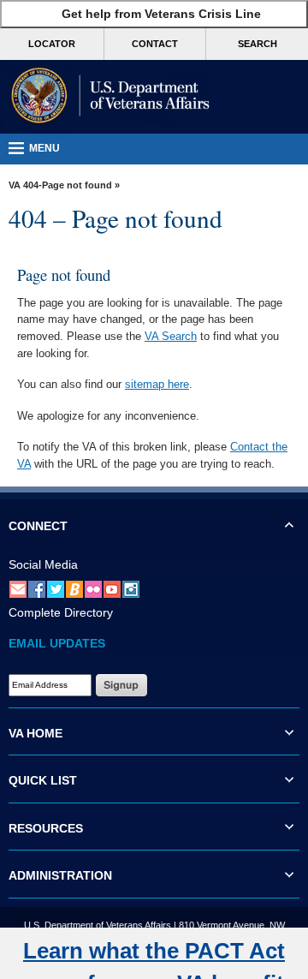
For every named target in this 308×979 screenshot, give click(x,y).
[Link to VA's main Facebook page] (36, 588)
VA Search (171, 336)
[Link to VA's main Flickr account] (93, 588)
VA (15, 185)
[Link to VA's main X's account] (55, 588)
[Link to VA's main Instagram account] (130, 588)
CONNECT (38, 526)
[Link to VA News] (74, 588)
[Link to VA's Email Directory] (18, 588)
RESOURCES (46, 828)
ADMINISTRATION (60, 875)
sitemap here (157, 384)
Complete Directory (61, 612)
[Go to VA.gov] (107, 97)
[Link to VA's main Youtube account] (112, 588)
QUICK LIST (43, 780)
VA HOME (35, 733)
